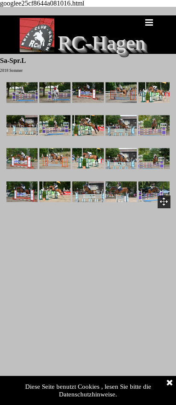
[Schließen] (169, 383)
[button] (22, 92)
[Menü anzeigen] (149, 22)
